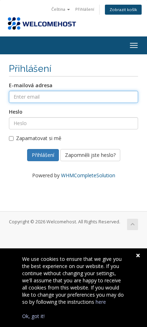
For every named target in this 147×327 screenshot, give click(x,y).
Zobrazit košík (123, 9)
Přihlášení (84, 9)
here (101, 301)
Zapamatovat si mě (38, 138)
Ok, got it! (33, 316)
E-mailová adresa (30, 85)
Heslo (15, 111)
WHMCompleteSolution (88, 175)
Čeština (58, 9)
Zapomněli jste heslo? (90, 155)
